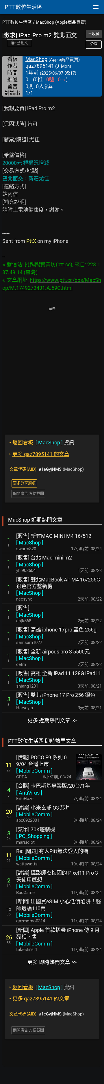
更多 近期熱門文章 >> (52, 720)
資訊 (41, 442)
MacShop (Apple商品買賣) (61, 22)
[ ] (29, 543)
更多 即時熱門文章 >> (52, 962)
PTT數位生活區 (17, 22)
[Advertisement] (52, 366)
